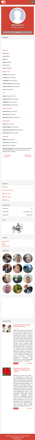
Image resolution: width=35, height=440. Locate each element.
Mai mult (16, 363)
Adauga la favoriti (8, 190)
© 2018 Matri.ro (17, 439)
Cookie (22, 437)
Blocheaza (6, 200)
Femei (3, 243)
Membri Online (5, 241)
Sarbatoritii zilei (6, 246)
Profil (18, 32)
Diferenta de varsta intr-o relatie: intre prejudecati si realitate (21, 369)
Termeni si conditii (19, 436)
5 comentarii (29, 363)
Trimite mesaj (7, 193)
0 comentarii (29, 408)
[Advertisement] (17, 44)
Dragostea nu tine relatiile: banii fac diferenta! (22, 325)
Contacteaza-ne (9, 436)
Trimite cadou (7, 196)
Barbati (4, 244)
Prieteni (6, 187)
